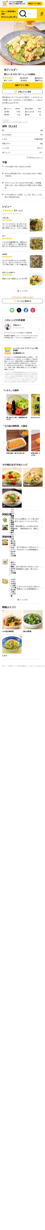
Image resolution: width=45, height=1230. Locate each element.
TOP (3, 666)
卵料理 (11, 666)
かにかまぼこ (7, 134)
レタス (4, 139)
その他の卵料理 (21, 666)
